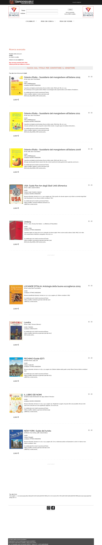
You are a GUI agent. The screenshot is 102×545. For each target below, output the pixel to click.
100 (13, 497)
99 (11, 497)
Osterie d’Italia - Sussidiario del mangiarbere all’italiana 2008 (52, 149)
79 (62, 495)
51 (18, 495)
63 (37, 495)
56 (26, 495)
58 (29, 495)
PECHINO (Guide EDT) (34, 358)
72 (51, 495)
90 (79, 495)
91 (81, 495)
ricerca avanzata (70, 12)
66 (42, 495)
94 (85, 495)
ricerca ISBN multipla (69, 14)
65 (40, 495)
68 (45, 495)
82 (66, 495)
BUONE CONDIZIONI (35, 85)
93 (84, 495)
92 (82, 495)
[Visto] (88, 76)
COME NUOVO (33, 328)
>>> (16, 497)
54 (23, 495)
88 (76, 495)
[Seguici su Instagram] (48, 509)
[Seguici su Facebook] (53, 509)
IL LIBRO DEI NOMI (33, 395)
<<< (17, 495)
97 (90, 495)
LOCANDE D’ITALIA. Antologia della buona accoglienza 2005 (52, 286)
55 (24, 495)
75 (55, 495)
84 (69, 495)
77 (59, 495)
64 (39, 495)
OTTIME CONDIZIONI (35, 229)
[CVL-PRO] (90, 76)
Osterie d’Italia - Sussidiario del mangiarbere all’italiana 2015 (52, 77)
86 (73, 495)
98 (10, 497)
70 (48, 495)
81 (65, 495)
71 (50, 495)
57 (28, 495)
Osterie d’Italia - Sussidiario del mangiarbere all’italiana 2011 (52, 113)
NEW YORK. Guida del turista (37, 431)
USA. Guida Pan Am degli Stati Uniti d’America (45, 186)
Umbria (27, 222)
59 (31, 495)
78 (60, 495)
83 (68, 495)
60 (32, 495)
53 (21, 495)
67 (43, 495)
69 (47, 495)
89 (78, 495)
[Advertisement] (29, 36)
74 (54, 495)
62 (35, 495)
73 (53, 495)
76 (57, 495)
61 (34, 495)
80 (63, 495)
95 (87, 495)
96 (89, 495)
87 (74, 495)
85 (71, 495)
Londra (27, 322)
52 (20, 495)
